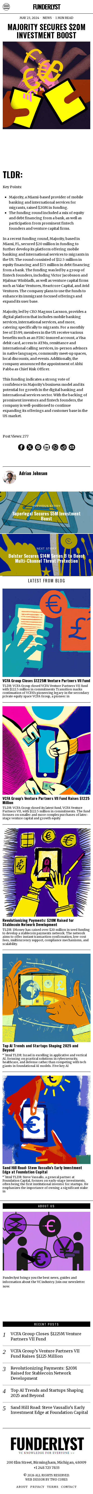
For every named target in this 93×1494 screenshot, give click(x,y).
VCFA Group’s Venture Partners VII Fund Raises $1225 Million (46, 800)
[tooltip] (21, 447)
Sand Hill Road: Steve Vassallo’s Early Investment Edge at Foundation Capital (42, 1169)
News (47, 18)
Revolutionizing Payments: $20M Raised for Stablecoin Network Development (38, 922)
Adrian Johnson (33, 473)
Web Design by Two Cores (46, 1479)
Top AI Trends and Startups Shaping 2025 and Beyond (40, 1048)
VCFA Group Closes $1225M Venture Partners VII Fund (46, 680)
